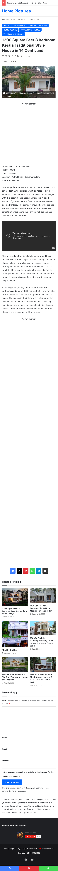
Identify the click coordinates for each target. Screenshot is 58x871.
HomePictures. (48, 849)
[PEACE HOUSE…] (15, 634)
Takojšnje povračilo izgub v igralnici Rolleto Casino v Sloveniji (32, 3)
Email (5, 749)
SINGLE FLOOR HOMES (30, 30)
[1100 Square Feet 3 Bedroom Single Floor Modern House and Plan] (43, 595)
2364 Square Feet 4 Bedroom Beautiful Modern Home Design (14, 611)
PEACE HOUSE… (9, 650)
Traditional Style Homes (13, 34)
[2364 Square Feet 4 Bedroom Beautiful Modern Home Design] (15, 597)
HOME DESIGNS (10, 30)
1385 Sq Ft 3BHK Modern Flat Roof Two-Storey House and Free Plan (15, 677)
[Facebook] (13, 571)
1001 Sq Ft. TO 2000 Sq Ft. (28, 19)
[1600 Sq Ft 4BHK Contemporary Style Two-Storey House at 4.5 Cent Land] (43, 628)
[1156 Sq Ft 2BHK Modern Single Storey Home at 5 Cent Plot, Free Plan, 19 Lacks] (43, 664)
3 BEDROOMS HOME (38, 25)
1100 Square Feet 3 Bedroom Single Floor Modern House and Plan (41, 608)
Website (5, 760)
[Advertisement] (29, 135)
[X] (19, 571)
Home (6, 19)
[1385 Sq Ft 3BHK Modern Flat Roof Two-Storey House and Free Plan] (15, 664)
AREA (13, 19)
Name (5, 738)
